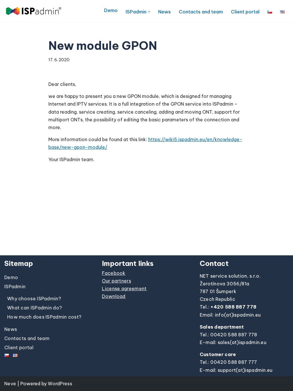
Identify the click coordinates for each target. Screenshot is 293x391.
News (164, 12)
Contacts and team (201, 12)
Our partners (116, 281)
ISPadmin (14, 286)
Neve (10, 383)
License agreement (124, 288)
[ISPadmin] (33, 11)
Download (113, 296)
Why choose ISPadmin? (34, 298)
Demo (111, 10)
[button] (149, 12)
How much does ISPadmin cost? (44, 317)
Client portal (245, 12)
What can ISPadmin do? (34, 308)
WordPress (60, 383)
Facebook (113, 273)
